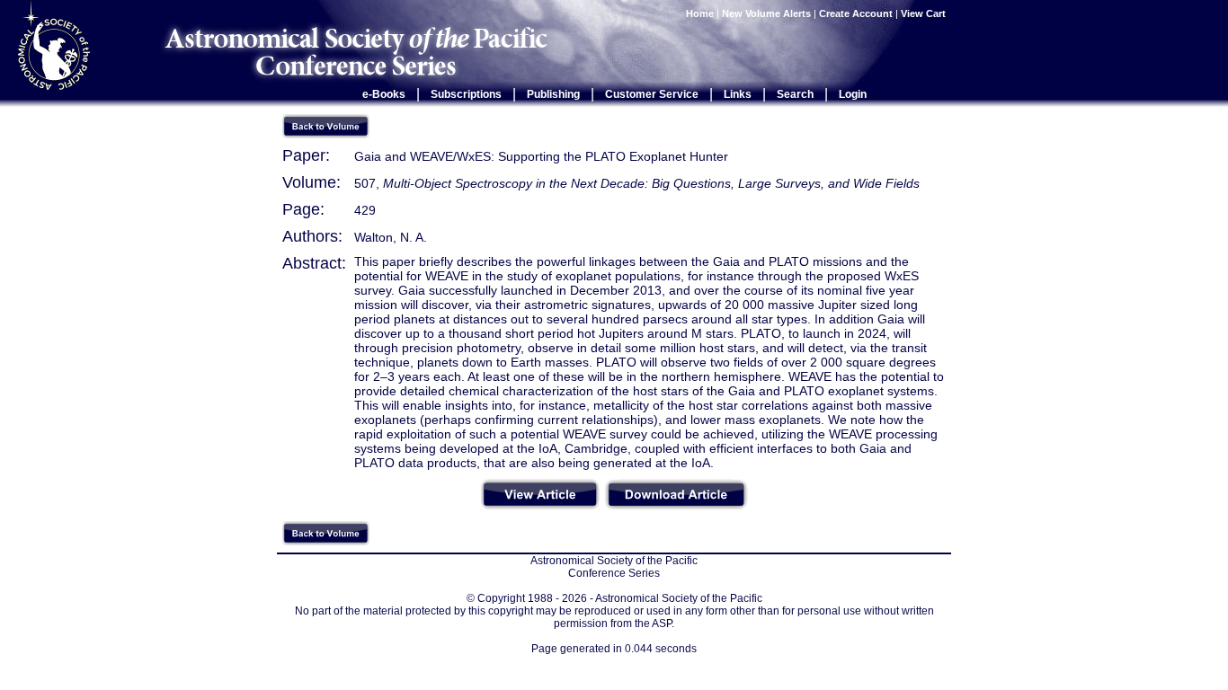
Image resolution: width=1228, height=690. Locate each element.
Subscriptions (466, 94)
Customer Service (652, 94)
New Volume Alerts (766, 13)
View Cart (924, 13)
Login (853, 94)
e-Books (383, 94)
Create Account (856, 13)
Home (700, 13)
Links (738, 94)
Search (795, 94)
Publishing (553, 94)
